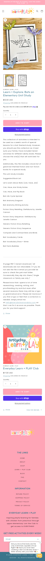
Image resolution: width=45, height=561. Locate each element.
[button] (3, 11)
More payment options (22, 134)
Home (22, 458)
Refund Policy (22, 494)
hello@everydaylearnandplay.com (21, 302)
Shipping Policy (22, 498)
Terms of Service (22, 506)
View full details (32, 410)
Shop (22, 466)
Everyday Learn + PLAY (23, 555)
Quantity (6, 111)
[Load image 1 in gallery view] (9, 80)
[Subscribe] (37, 539)
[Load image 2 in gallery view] (22, 80)
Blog (22, 474)
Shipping (6, 103)
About (22, 462)
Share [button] (8, 313)
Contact (22, 481)
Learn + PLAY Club (22, 470)
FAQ (22, 477)
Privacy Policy (22, 502)
